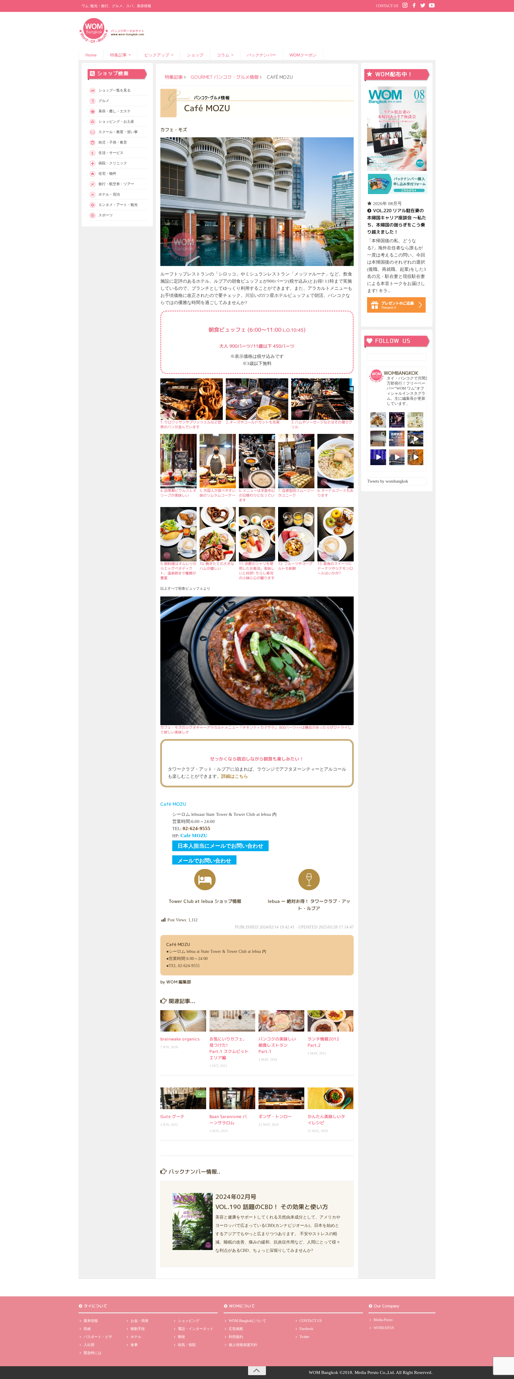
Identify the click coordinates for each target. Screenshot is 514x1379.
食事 (134, 1345)
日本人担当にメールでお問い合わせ (220, 846)
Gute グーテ (172, 1116)
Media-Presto (383, 1320)
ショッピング (188, 1321)
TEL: (191, 828)
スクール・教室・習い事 (118, 132)
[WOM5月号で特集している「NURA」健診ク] (378, 438)
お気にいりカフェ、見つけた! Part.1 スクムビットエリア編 (229, 1048)
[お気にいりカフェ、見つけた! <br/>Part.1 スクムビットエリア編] (232, 1021)
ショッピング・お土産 (116, 121)
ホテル (136, 1337)
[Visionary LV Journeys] (415, 438)
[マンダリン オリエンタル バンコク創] (415, 420)
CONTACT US (387, 6)
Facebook (306, 1329)
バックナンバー (261, 55)
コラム (223, 55)
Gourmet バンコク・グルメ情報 (224, 77)
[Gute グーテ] (183, 1098)
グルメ (103, 101)
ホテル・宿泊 (109, 194)
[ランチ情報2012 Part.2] (330, 1021)
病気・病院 (187, 1345)
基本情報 (91, 1321)
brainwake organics (180, 1039)
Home (91, 55)
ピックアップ (156, 55)
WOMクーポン (303, 55)
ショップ (195, 55)
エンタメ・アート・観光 (118, 205)
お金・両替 (139, 1321)
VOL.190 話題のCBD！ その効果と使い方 (271, 1206)
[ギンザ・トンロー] (281, 1098)
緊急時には (92, 1353)
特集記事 (118, 55)
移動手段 (138, 1329)
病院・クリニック (112, 163)
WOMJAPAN (384, 1328)
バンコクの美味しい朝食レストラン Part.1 (277, 1045)
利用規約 (236, 1337)
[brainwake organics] (183, 1021)
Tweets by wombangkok (387, 481)
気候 (87, 1329)
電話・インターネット (196, 1329)
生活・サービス (110, 153)
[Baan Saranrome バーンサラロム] (232, 1098)
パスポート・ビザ (98, 1337)
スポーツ (105, 215)
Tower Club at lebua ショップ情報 (205, 901)
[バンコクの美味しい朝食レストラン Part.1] (281, 1021)
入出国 (89, 1345)
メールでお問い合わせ (204, 861)
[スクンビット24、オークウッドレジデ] (415, 457)
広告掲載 (236, 1329)
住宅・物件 (107, 173)
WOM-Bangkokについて (247, 1321)
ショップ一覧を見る (114, 90)
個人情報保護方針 (243, 1345)
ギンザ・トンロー (275, 1116)
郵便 (181, 1337)
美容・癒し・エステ (114, 111)
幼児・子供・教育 (112, 142)
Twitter (304, 1337)
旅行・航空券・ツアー (116, 184)
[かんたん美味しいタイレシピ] (330, 1098)
